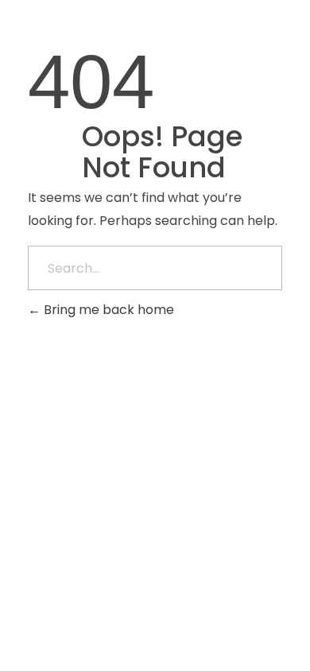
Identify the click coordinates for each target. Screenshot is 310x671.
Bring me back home (107, 310)
